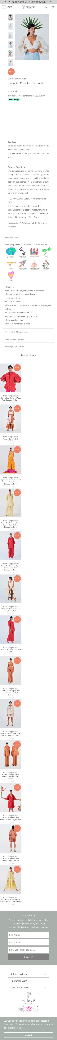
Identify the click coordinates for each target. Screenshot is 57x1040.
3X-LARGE (13, 125)
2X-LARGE (35, 118)
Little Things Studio (17, 78)
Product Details (11, 238)
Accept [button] (28, 1035)
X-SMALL (13, 111)
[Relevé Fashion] (28, 7)
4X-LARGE (26, 125)
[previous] (17, 37)
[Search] (47, 7)
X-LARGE (23, 118)
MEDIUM (35, 111)
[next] (46, 37)
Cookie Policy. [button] (15, 1028)
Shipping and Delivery (14, 339)
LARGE (12, 118)
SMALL (24, 111)
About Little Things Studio (16, 332)
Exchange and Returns (14, 347)
